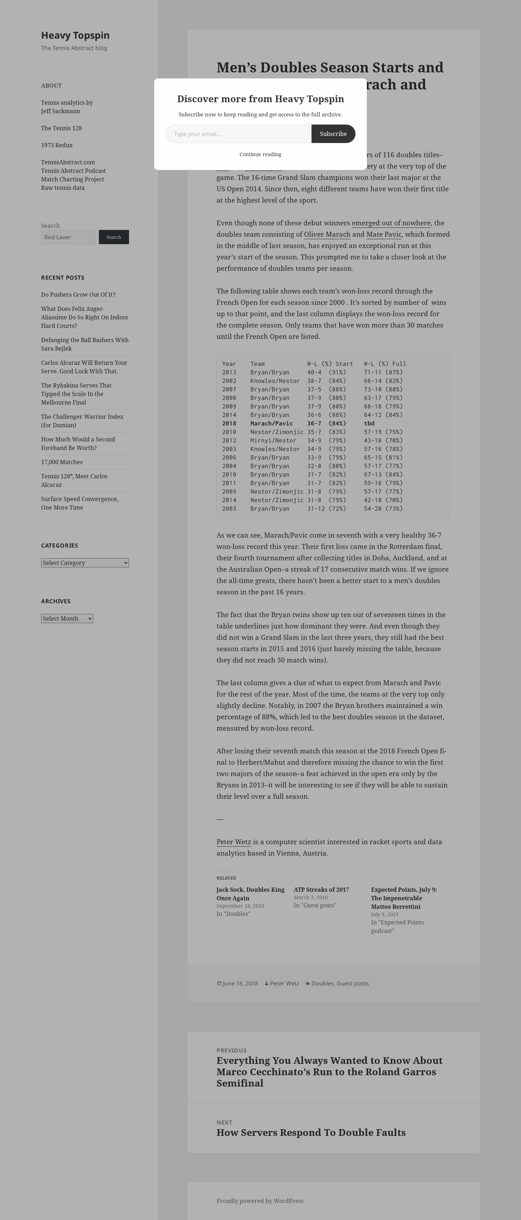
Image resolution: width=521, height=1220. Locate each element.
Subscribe (333, 134)
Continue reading (260, 154)
